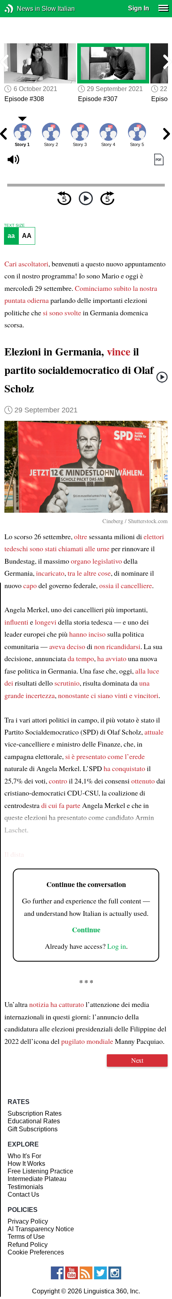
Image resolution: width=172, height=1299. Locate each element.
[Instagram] (114, 1273)
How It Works (26, 1163)
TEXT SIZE (14, 225)
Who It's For (24, 1156)
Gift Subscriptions (33, 1129)
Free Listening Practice (40, 1171)
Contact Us (23, 1194)
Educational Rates (34, 1121)
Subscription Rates (35, 1113)
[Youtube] (71, 1273)
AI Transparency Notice (41, 1229)
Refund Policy (28, 1244)
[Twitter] (100, 1273)
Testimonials (25, 1186)
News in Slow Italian (21, 8)
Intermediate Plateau (37, 1178)
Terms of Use (26, 1236)
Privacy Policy (28, 1221)
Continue (86, 929)
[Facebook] (57, 1273)
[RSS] (86, 1273)
